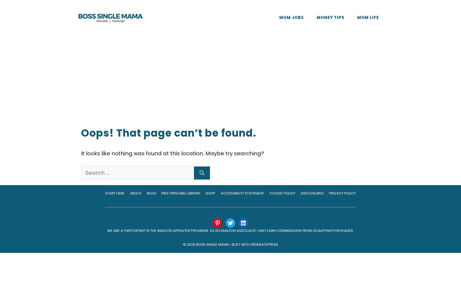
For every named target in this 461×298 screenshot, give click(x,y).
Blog (151, 193)
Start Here (115, 193)
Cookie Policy (282, 193)
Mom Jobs (291, 17)
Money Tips (330, 17)
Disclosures (312, 193)
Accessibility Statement (242, 193)
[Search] (202, 173)
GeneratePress (264, 244)
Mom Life (368, 17)
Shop (210, 193)
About (136, 193)
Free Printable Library (180, 193)
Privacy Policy (342, 193)
